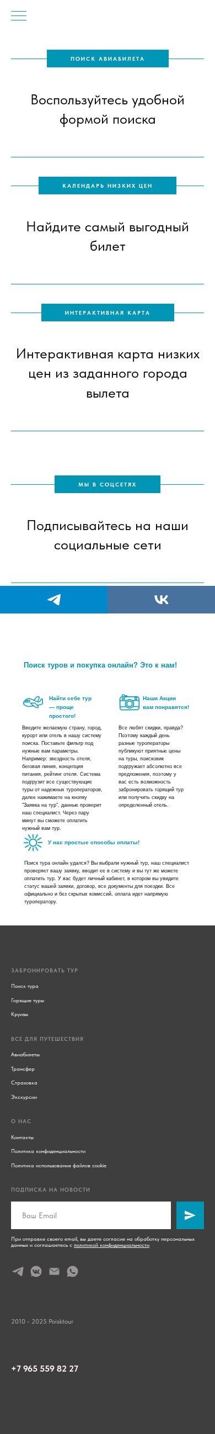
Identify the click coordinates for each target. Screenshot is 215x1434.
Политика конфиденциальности (48, 1150)
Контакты (22, 1137)
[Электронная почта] (54, 1271)
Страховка (24, 1082)
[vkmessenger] (36, 1271)
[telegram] (54, 599)
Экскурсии (24, 1096)
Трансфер (23, 1068)
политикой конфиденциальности (111, 1244)
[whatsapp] (72, 1271)
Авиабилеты (25, 1054)
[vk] (161, 599)
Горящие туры (27, 1000)
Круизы (19, 1013)
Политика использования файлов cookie (58, 1165)
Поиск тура (25, 985)
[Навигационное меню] (18, 16)
